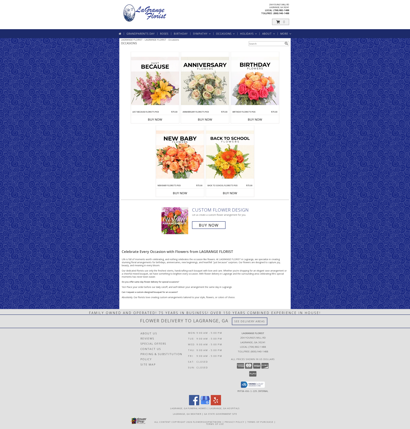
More (284, 33)
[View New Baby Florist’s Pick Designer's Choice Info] (180, 155)
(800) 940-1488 (281, 13)
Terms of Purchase (260, 422)
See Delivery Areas (249, 321)
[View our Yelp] (216, 404)
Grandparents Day (141, 33)
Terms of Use (215, 424)
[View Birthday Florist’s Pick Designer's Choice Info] (255, 81)
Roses (164, 33)
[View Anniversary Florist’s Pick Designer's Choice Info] (205, 81)
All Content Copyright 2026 (173, 422)
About (267, 33)
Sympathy (200, 33)
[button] (280, 22)
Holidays (247, 33)
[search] (286, 43)
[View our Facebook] (194, 404)
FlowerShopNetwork (207, 422)
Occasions (224, 33)
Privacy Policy (234, 422)
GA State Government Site (220, 413)
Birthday (181, 33)
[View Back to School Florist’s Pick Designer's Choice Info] (230, 155)
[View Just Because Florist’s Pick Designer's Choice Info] (155, 81)
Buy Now (155, 119)
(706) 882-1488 (281, 10)
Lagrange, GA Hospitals (224, 408)
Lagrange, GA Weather (187, 413)
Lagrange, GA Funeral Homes (188, 408)
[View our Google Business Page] (205, 404)
